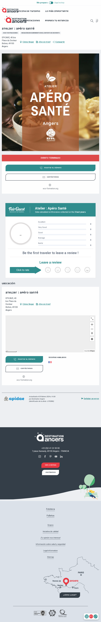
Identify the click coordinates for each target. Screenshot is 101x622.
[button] (92, 21)
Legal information (50, 550)
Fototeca (50, 509)
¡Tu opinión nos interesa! (50, 538)
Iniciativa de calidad (50, 531)
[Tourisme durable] (97, 22)
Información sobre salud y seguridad (50, 544)
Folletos (50, 515)
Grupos (50, 525)
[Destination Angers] (16, 19)
